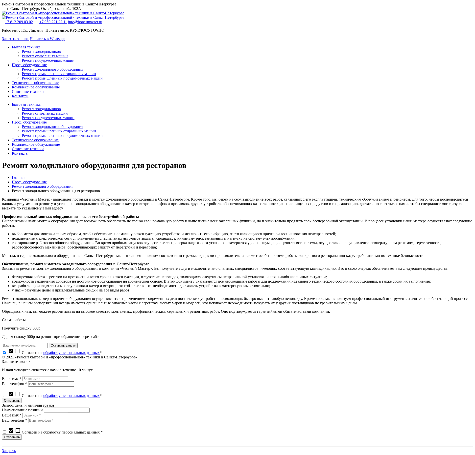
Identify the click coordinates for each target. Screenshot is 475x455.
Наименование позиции (22, 410)
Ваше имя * (12, 378)
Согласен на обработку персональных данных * (55, 432)
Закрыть (9, 451)
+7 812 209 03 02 (19, 22)
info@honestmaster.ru (85, 22)
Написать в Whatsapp (47, 39)
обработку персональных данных (71, 353)
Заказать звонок (15, 39)
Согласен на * (55, 353)
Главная (18, 177)
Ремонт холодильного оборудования (42, 186)
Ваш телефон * (14, 384)
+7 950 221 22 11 (53, 22)
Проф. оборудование (29, 182)
